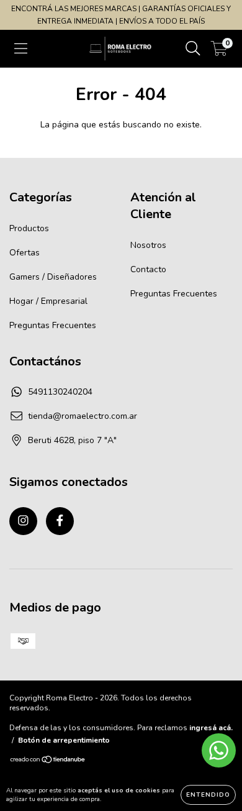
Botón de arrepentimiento (64, 740)
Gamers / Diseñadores (53, 277)
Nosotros (148, 245)
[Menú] (20, 49)
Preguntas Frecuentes (52, 325)
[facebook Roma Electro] (60, 521)
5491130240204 (60, 392)
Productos (29, 228)
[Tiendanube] (48, 761)
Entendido (208, 794)
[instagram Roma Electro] (23, 521)
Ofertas (24, 253)
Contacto (148, 269)
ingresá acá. (211, 728)
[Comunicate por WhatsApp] (219, 750)
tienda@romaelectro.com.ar (82, 416)
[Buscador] (193, 49)
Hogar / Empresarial (48, 301)
